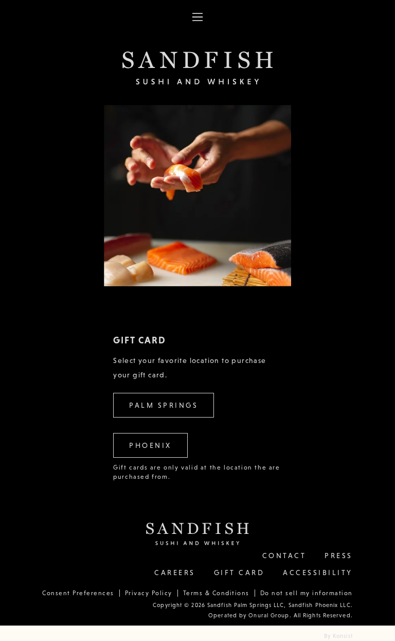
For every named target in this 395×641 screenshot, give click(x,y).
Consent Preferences (78, 593)
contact (284, 555)
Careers (174, 572)
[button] (197, 17)
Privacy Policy (148, 593)
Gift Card (239, 572)
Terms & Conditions (216, 593)
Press (339, 555)
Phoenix (150, 445)
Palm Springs (163, 405)
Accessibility (318, 572)
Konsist (343, 636)
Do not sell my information (306, 593)
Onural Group (267, 615)
